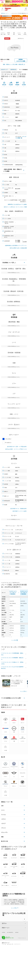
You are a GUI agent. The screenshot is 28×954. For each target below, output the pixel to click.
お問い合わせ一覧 (10, 944)
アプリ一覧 (4, 944)
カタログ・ (3, 33)
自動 (25, 33)
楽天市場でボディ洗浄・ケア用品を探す (17, 446)
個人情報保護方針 (10, 932)
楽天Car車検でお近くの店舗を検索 (18, 248)
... (9, 13)
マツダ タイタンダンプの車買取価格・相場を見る (12, 654)
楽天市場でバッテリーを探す (20, 511)
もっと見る (14, 640)
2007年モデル (13, 69)
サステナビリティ (17, 944)
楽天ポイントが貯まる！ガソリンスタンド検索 (15, 207)
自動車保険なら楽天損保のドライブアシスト (16, 245)
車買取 (8, 33)
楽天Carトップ (4, 13)
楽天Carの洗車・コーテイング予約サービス (16, 449)
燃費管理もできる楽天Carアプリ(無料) (17, 204)
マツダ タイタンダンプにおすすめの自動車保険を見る (12, 667)
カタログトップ (4, 69)
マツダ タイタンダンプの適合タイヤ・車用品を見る (12, 663)
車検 (14, 33)
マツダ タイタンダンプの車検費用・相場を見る (12, 658)
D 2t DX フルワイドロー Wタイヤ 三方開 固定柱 (13, 593)
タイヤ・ (19, 33)
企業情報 (3, 932)
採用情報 (16, 932)
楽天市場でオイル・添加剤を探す (18, 508)
